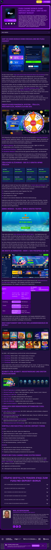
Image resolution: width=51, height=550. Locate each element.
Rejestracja (46, 1)
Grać (39, 1)
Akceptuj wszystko (36, 545)
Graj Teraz (10, 20)
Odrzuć (43, 545)
